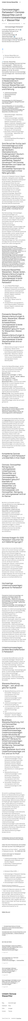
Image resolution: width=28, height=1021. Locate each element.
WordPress (19, 1018)
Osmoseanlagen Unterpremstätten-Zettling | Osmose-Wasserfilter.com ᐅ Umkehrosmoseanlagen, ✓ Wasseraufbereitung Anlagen (12, 948)
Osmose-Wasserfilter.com (12, 55)
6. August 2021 (5, 952)
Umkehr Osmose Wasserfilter (10, 2)
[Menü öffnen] (20, 2)
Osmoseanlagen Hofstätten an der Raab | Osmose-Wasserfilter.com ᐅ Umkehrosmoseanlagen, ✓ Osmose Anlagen (11, 982)
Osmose (7, 98)
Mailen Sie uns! (6, 912)
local (24, 23)
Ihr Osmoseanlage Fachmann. (12, 57)
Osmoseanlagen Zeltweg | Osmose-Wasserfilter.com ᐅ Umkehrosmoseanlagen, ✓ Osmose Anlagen (10, 970)
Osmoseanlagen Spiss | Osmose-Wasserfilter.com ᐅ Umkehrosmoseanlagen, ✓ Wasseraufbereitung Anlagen (14, 933)
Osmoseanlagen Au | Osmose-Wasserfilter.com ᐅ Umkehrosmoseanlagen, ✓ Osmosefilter (13, 959)
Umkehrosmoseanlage (11, 92)
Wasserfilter (8, 96)
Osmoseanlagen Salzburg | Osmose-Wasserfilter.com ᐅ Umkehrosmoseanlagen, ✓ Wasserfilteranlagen (12, 927)
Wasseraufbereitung (10, 94)
